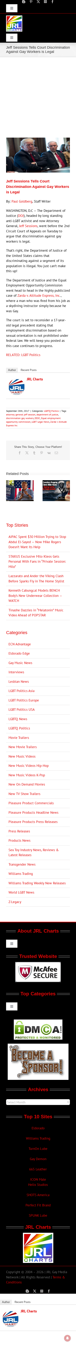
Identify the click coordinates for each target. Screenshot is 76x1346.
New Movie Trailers (23, 747)
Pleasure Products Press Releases (33, 822)
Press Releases (19, 831)
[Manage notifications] (67, 1338)
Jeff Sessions (28, 226)
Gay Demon (38, 1159)
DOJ (21, 215)
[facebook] (52, 1)
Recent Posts (29, 370)
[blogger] (23, 1)
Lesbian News (19, 681)
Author (12, 370)
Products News (19, 840)
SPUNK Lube (38, 1215)
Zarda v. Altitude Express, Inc (38, 295)
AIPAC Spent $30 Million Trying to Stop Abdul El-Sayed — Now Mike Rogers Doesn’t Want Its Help (37, 541)
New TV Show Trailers (24, 794)
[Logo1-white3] (14, 17)
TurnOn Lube (38, 1148)
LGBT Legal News (40, 421)
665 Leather (38, 1169)
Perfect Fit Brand (38, 1205)
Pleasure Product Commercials (31, 803)
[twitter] (38, 1)
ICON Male (38, 1179)
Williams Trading (21, 873)
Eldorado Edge (19, 653)
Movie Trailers (19, 737)
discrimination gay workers (20, 418)
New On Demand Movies (27, 784)
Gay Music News (20, 663)
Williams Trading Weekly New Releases (37, 883)
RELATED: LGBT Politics (23, 355)
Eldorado (38, 1128)
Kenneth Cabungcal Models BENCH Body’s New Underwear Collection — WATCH (35, 595)
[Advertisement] (38, 97)
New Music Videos (22, 756)
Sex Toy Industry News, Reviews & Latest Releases (34, 852)
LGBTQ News (18, 719)
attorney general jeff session (20, 414)
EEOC (37, 418)
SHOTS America (38, 1195)
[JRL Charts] (17, 381)
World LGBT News (21, 892)
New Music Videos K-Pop (27, 775)
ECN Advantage (20, 644)
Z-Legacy (15, 902)
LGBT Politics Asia (21, 691)
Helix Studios (38, 1184)
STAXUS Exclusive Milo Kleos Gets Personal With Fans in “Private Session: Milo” (37, 561)
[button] (9, 491)
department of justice (47, 414)
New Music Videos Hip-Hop (29, 765)
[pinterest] (31, 1)
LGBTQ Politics (51, 410)
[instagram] (45, 1)
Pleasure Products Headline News (33, 812)
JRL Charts (35, 379)
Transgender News (22, 864)
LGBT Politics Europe (24, 700)
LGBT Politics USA (22, 709)
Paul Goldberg (22, 201)
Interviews (16, 672)
